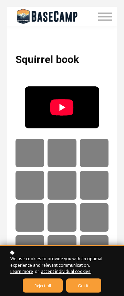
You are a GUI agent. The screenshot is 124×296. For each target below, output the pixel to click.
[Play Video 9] (94, 217)
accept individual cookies (66, 271)
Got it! (84, 285)
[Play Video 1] (30, 153)
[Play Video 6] (94, 185)
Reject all (42, 285)
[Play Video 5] (62, 185)
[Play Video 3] (94, 153)
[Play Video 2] (62, 153)
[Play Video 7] (30, 217)
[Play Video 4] (30, 185)
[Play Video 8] (62, 217)
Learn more (21, 271)
